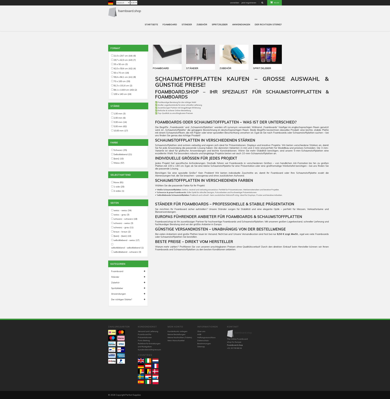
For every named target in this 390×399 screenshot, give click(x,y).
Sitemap (201, 346)
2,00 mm (120, 117)
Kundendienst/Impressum (149, 349)
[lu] (148, 376)
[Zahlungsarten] (112, 332)
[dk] (155, 371)
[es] (141, 382)
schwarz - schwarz (125, 219)
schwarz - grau (123, 227)
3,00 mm (120, 122)
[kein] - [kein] (122, 236)
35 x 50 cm (121, 64)
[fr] (155, 366)
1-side (119, 186)
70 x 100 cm (122, 81)
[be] (141, 371)
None (118, 182)
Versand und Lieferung (148, 331)
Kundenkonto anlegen (177, 331)
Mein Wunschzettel (176, 340)
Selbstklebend (123, 154)
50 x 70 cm (121, 72)
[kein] (119, 158)
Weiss (119, 163)
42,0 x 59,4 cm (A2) (125, 68)
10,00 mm (121, 130)
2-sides (119, 191)
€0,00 (276, 3)
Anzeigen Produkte (167, 54)
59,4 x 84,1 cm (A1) (125, 77)
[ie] (148, 360)
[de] (141, 366)
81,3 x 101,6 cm (123, 85)
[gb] (141, 360)
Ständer (187, 24)
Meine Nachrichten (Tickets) (180, 337)
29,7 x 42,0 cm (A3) (125, 60)
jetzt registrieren (248, 3)
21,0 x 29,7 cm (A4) (125, 55)
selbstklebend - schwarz (127, 252)
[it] (148, 382)
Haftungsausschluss (206, 337)
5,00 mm (120, 126)
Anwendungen (241, 24)
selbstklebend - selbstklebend (127, 247)
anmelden (234, 3)
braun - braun (122, 231)
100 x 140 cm (122, 94)
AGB (199, 334)
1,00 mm (120, 113)
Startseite (151, 24)
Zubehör (202, 24)
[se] (141, 376)
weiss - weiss (122, 210)
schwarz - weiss (123, 223)
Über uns (201, 331)
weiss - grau (121, 214)
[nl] (155, 360)
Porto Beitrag (144, 340)
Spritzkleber (220, 24)
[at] (148, 366)
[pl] (155, 382)
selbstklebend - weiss (126, 240)
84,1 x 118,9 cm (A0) (125, 89)
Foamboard (170, 24)
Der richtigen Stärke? (268, 24)
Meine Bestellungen (176, 334)
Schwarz (120, 150)
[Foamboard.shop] (239, 333)
